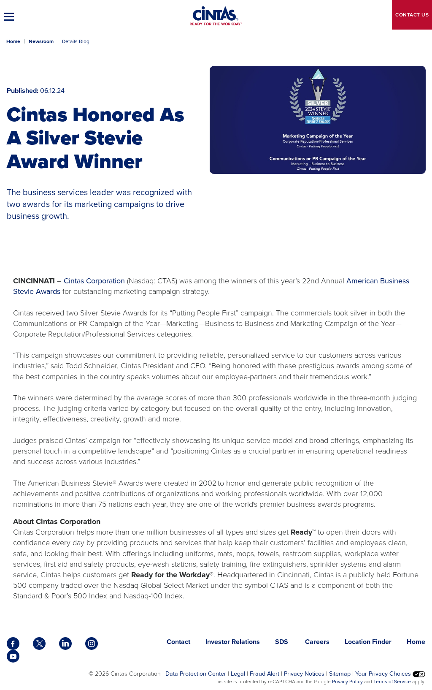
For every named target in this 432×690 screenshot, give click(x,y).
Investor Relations (232, 642)
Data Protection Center (195, 673)
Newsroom (41, 41)
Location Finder (368, 642)
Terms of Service (392, 681)
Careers (317, 642)
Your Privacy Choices (384, 673)
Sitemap (340, 673)
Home (13, 41)
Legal (238, 673)
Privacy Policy (347, 681)
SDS (282, 642)
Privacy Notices (304, 673)
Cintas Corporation (95, 280)
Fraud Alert (264, 673)
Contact (412, 15)
